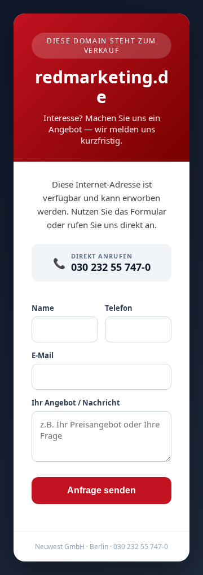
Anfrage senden (101, 490)
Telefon (119, 308)
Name (43, 308)
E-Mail (43, 355)
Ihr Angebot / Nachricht (76, 403)
